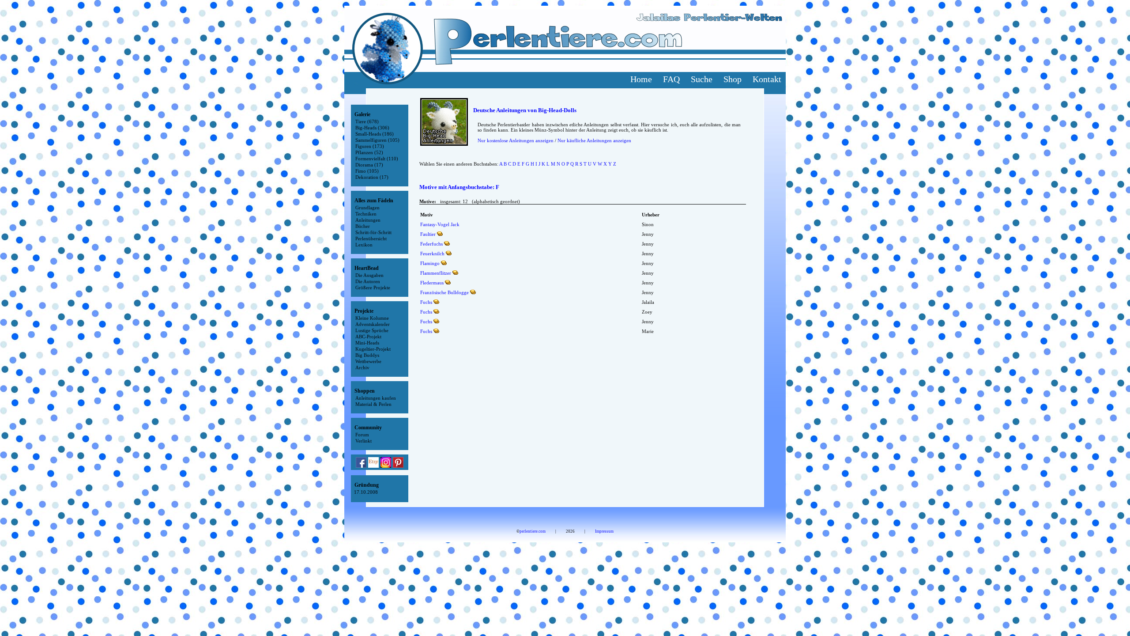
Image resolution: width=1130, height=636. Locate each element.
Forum (362, 434)
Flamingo (430, 263)
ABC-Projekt (368, 336)
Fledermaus (432, 282)
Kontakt (767, 79)
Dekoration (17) (371, 177)
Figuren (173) (369, 146)
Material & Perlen (373, 404)
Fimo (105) (367, 171)
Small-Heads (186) (374, 133)
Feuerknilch (432, 253)
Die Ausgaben (369, 275)
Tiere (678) (367, 121)
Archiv (362, 367)
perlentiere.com (533, 531)
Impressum (604, 531)
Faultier (428, 234)
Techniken (366, 213)
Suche (701, 79)
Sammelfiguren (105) (377, 140)
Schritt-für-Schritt (373, 232)
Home (641, 79)
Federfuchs (431, 243)
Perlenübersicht (371, 238)
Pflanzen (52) (369, 152)
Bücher (362, 226)
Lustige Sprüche (371, 330)
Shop (732, 79)
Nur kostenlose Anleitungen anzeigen (516, 140)
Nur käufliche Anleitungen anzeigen (594, 140)
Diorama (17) (369, 164)
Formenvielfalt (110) (376, 158)
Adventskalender (372, 324)
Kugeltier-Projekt (373, 349)
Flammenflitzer (435, 273)
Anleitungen (367, 220)
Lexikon (364, 244)
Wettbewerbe (368, 361)
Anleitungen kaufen (375, 398)
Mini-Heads (367, 342)
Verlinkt (363, 440)
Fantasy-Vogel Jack (440, 224)
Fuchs (426, 302)
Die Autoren (367, 281)
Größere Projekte (372, 287)
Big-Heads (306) (372, 127)
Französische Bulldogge (444, 292)
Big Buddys (367, 355)
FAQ (671, 79)
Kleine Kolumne (372, 318)
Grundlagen (367, 207)
